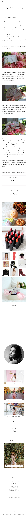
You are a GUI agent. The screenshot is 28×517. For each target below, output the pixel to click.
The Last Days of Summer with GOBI (14, 465)
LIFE (15, 177)
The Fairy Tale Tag (14, 194)
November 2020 (13, 490)
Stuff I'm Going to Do (14, 190)
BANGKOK (14, 430)
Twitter (8, 172)
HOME (3, 1)
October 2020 (14, 492)
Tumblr (24, 172)
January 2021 (14, 487)
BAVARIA (14, 431)
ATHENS (14, 428)
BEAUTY (11, 177)
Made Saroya (21, 514)
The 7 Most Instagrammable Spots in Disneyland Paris (14, 400)
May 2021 (14, 484)
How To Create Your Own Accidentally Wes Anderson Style (14, 416)
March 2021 (13, 486)
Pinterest (13, 172)
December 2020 (13, 489)
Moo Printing (12, 48)
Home (14, 511)
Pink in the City (14, 383)
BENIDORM (14, 436)
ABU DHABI (14, 425)
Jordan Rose (14, 8)
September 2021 (13, 481)
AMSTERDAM (14, 427)
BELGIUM (14, 434)
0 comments (14, 183)
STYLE (18, 177)
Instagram (19, 172)
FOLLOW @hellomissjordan (14, 497)
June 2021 (14, 483)
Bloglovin (4, 172)
